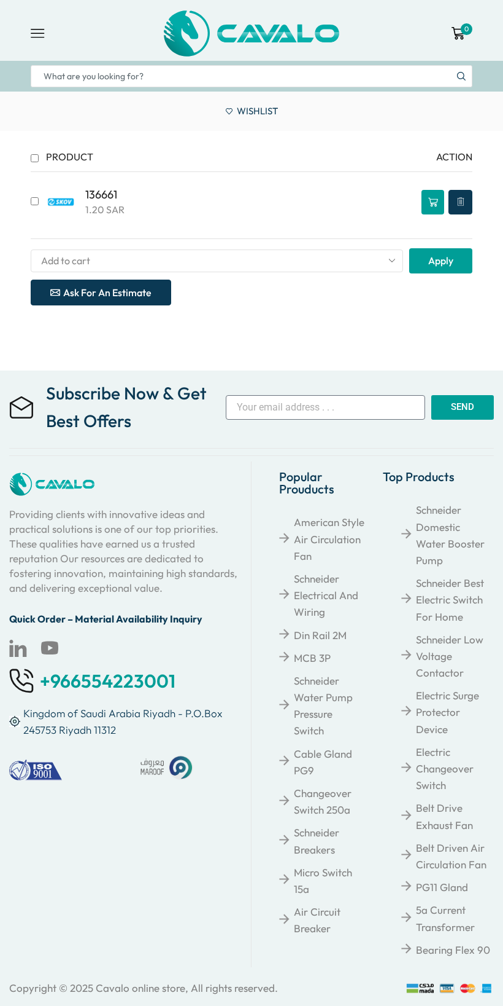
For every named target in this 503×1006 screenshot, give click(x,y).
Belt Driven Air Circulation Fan (451, 856)
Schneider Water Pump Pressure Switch (323, 705)
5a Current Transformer (445, 918)
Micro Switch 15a (323, 880)
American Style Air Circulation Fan (329, 539)
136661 (101, 194)
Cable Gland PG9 (323, 762)
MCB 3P (312, 657)
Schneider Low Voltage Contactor (449, 656)
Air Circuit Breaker (317, 920)
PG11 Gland (442, 887)
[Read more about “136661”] (432, 202)
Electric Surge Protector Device (447, 712)
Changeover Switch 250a (322, 801)
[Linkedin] (17, 648)
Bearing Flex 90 (453, 949)
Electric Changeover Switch (445, 768)
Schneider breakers (316, 840)
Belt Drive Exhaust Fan (444, 816)
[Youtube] (49, 648)
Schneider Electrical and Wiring (326, 595)
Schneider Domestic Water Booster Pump (450, 535)
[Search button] (461, 76)
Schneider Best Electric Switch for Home (450, 599)
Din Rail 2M (320, 635)
